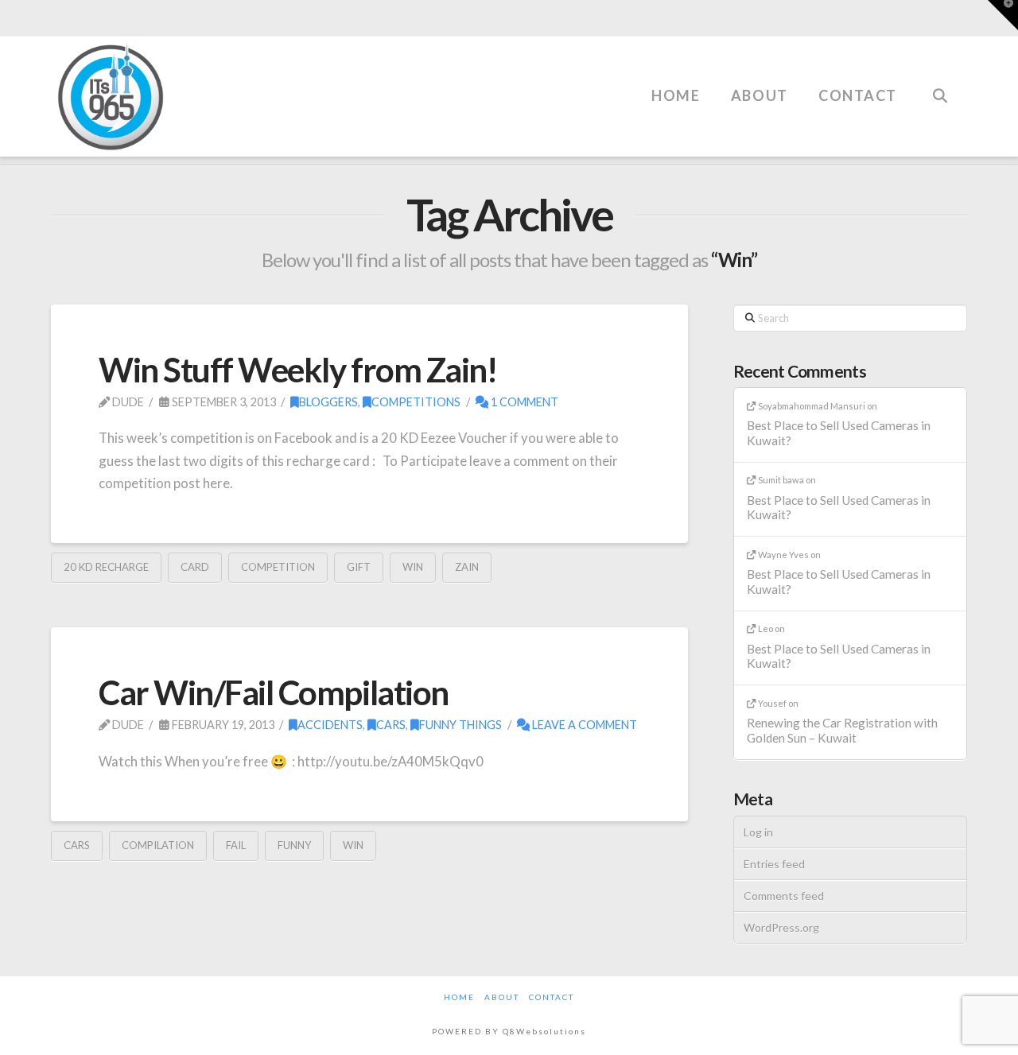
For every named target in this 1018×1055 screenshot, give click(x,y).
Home (459, 997)
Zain (467, 566)
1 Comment (523, 402)
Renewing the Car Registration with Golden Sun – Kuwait (842, 730)
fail (236, 845)
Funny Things (460, 724)
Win (412, 566)
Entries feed (774, 864)
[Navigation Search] (939, 72)
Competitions (415, 402)
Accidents (330, 724)
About (501, 997)
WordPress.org (781, 927)
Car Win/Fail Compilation (274, 692)
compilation (158, 845)
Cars (391, 724)
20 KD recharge (106, 566)
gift (359, 566)
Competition (278, 566)
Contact (551, 997)
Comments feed (784, 895)
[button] (1003, 15)
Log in (758, 832)
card (195, 566)
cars (77, 845)
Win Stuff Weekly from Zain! (297, 370)
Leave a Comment (583, 724)
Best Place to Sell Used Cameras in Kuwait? (839, 433)
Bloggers (328, 402)
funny (294, 845)
